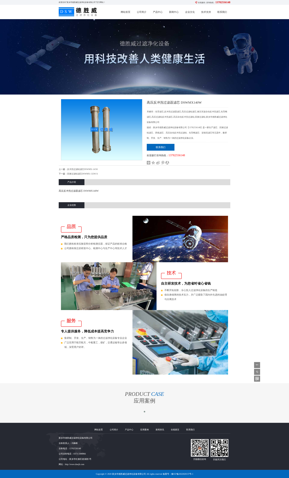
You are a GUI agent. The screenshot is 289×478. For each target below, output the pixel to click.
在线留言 (175, 430)
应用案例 (144, 430)
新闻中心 (174, 12)
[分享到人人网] (167, 163)
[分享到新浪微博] (158, 163)
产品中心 (158, 12)
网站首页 (125, 12)
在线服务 (201, 3)
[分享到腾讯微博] (163, 163)
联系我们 (222, 12)
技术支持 (206, 12)
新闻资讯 (160, 430)
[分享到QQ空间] (153, 163)
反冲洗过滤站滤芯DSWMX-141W (82, 169)
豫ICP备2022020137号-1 (182, 474)
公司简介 (141, 12)
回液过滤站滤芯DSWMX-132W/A (82, 174)
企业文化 (190, 12)
